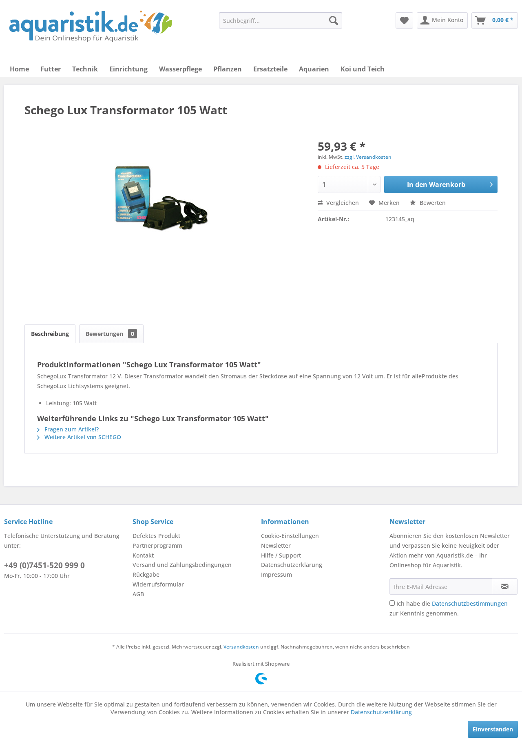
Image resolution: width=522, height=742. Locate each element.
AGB (138, 594)
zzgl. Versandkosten (368, 156)
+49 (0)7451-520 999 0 (44, 565)
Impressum (276, 574)
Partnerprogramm (157, 545)
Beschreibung (50, 334)
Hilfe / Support (281, 555)
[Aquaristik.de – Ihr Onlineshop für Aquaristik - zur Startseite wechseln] (90, 26)
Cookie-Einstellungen (290, 536)
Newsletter (276, 545)
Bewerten (432, 203)
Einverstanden (493, 729)
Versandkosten (241, 646)
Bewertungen (110, 334)
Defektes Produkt (156, 536)
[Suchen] (333, 20)
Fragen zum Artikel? (71, 429)
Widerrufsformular (158, 584)
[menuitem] (280, 20)
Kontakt (143, 555)
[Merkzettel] (404, 20)
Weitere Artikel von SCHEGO (82, 437)
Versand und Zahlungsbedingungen (182, 565)
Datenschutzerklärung (291, 565)
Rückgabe (146, 574)
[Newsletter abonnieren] (505, 586)
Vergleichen (342, 203)
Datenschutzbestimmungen (470, 603)
